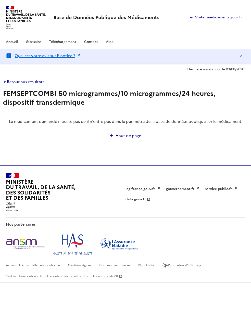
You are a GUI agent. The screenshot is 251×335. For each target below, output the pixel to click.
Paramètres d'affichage (184, 265)
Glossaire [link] (33, 41)
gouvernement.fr (180, 189)
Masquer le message (241, 56)
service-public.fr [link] (218, 189)
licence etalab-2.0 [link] (105, 276)
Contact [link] (91, 41)
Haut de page (128, 136)
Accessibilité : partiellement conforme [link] (33, 265)
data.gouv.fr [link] (136, 199)
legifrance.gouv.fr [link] (140, 189)
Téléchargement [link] (62, 41)
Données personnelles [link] (114, 265)
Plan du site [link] (146, 265)
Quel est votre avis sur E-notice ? (45, 56)
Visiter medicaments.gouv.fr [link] (218, 17)
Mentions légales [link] (79, 265)
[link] (106, 17)
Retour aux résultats (25, 82)
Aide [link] (109, 41)
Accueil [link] (12, 41)
